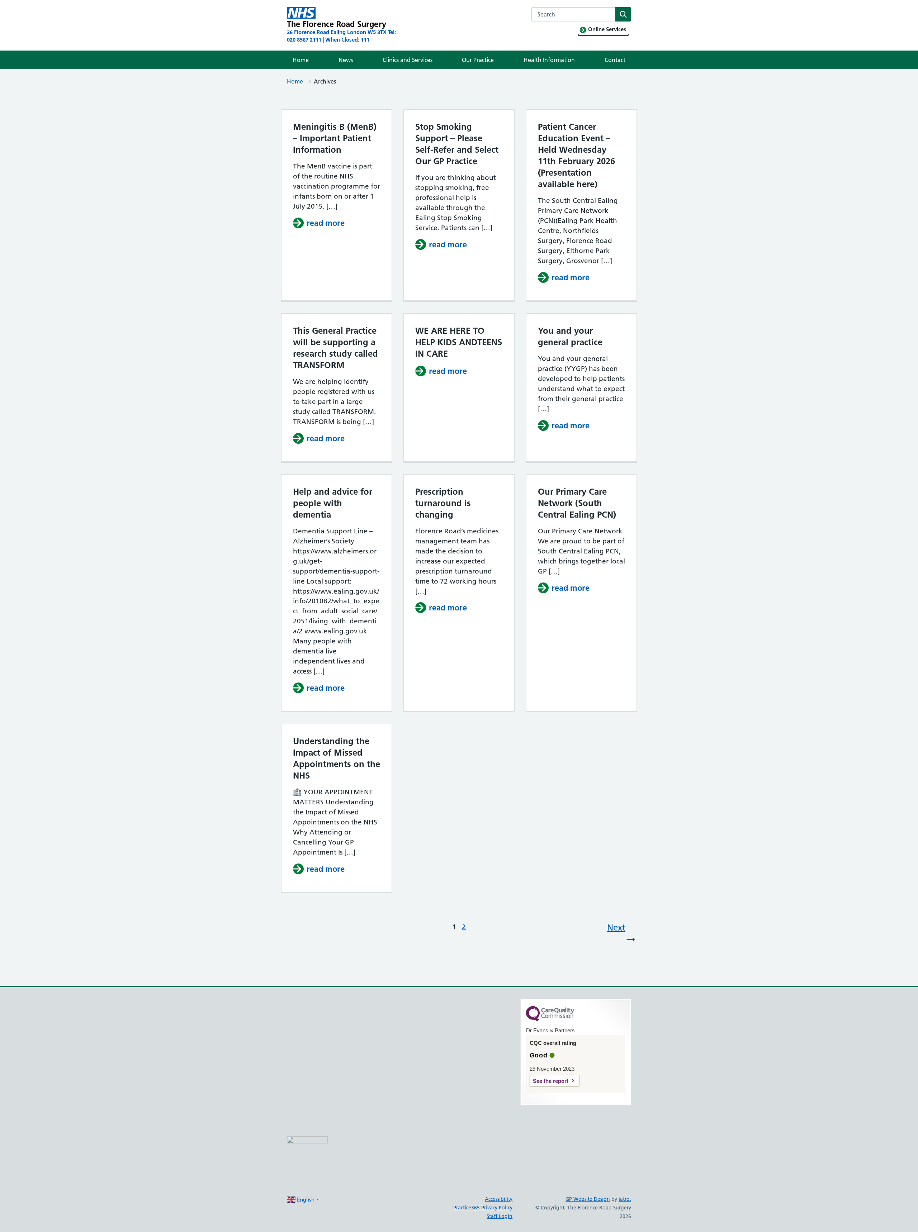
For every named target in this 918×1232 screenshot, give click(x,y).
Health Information (549, 59)
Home (301, 59)
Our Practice (478, 59)
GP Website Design (588, 1199)
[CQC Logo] (550, 1019)
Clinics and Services (407, 59)
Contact (615, 59)
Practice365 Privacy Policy (482, 1207)
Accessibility (498, 1199)
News (346, 59)
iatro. (625, 1199)
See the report (550, 1081)
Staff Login (499, 1216)
